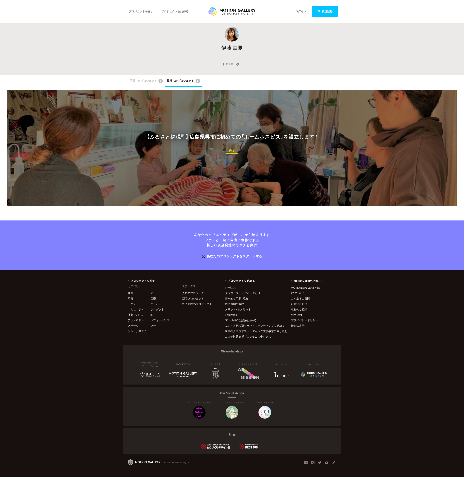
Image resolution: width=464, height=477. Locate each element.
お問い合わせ (299, 304)
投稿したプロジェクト (182, 80)
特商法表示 (297, 326)
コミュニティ (136, 309)
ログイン (300, 11)
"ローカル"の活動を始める (241, 320)
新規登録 (327, 11)
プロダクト (157, 309)
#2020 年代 (297, 293)
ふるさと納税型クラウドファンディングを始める (253, 326)
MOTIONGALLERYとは (305, 288)
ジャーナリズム (137, 331)
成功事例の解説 (234, 304)
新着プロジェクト (193, 298)
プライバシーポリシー (304, 320)
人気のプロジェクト (194, 293)
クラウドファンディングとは (242, 293)
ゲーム (154, 304)
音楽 (153, 298)
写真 (130, 298)
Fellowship (231, 315)
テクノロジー (136, 320)
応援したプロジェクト (145, 80)
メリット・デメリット (238, 309)
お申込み (230, 288)
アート (154, 293)
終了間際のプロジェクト (195, 304)
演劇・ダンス (135, 315)
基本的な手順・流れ (236, 298)
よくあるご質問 (300, 298)
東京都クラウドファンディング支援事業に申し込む (253, 331)
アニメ (132, 304)
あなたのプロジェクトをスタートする (234, 255)
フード (154, 326)
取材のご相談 (299, 309)
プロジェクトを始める (174, 11)
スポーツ (133, 326)
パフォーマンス (159, 320)
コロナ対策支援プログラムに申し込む (248, 336)
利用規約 (296, 315)
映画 (130, 293)
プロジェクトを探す (141, 11)
